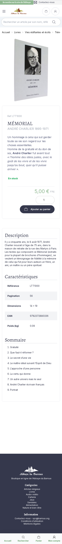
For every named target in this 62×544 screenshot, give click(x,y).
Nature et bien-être (32, 508)
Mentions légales (32, 524)
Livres (17, 32)
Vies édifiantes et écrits (38, 32)
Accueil (6, 32)
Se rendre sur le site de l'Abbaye (17, 2)
